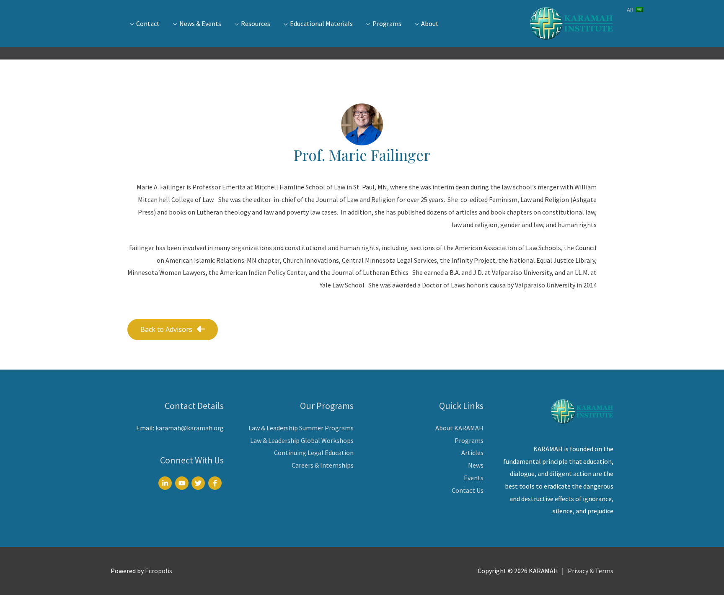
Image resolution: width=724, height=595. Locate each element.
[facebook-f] (216, 483)
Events (474, 477)
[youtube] (183, 483)
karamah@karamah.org (189, 428)
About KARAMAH (459, 428)
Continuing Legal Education (314, 452)
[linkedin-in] (166, 483)
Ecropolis (158, 571)
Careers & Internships (323, 465)
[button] (172, 329)
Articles (472, 452)
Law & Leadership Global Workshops (302, 440)
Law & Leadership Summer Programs (301, 428)
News (476, 465)
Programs (469, 440)
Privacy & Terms (590, 571)
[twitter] (199, 483)
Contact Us (468, 490)
